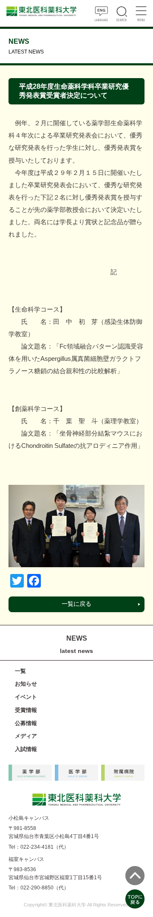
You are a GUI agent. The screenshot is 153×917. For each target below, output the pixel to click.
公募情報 (26, 723)
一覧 (20, 671)
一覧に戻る (76, 604)
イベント (26, 697)
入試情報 (26, 749)
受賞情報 (26, 710)
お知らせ (26, 684)
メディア (26, 736)
